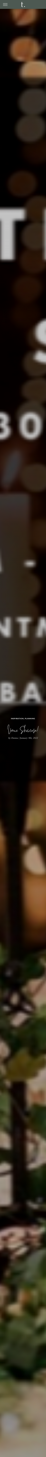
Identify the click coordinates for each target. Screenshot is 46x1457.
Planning (30, 718)
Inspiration (17, 718)
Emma (14, 738)
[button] (5, 4)
